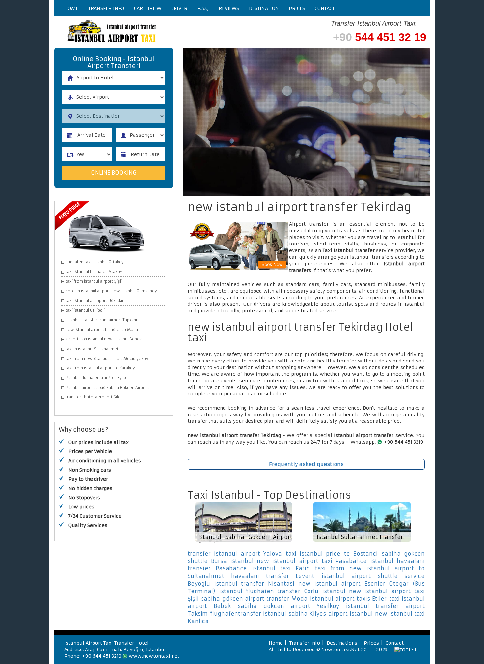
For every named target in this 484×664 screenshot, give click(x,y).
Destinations (342, 643)
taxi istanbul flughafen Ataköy (94, 271)
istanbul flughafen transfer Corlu (268, 591)
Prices (297, 8)
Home (71, 8)
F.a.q (203, 8)
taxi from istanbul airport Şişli (94, 281)
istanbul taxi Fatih (281, 568)
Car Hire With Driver (160, 8)
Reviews (229, 8)
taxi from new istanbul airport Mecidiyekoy (107, 358)
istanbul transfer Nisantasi (254, 583)
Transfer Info (106, 8)
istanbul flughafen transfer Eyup (96, 377)
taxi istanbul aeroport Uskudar (95, 300)
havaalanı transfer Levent (272, 576)
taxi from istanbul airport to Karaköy (100, 368)
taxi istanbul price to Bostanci (332, 553)
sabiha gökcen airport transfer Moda (254, 598)
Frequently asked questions (306, 464)
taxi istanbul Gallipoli (85, 310)
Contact (325, 8)
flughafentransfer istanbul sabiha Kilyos (268, 613)
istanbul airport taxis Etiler (348, 598)
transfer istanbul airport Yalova (235, 553)
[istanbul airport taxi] (153, 32)
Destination (264, 8)
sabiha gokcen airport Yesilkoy (288, 606)
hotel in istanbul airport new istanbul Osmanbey (111, 291)
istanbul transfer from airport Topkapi (101, 320)
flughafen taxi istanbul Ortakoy (95, 262)
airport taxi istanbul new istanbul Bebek (104, 339)
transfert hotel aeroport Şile (93, 397)
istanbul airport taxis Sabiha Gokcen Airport (107, 387)
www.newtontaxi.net (154, 656)
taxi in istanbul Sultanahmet (92, 349)
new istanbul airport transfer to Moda (102, 329)
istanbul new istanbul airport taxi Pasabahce (298, 561)
